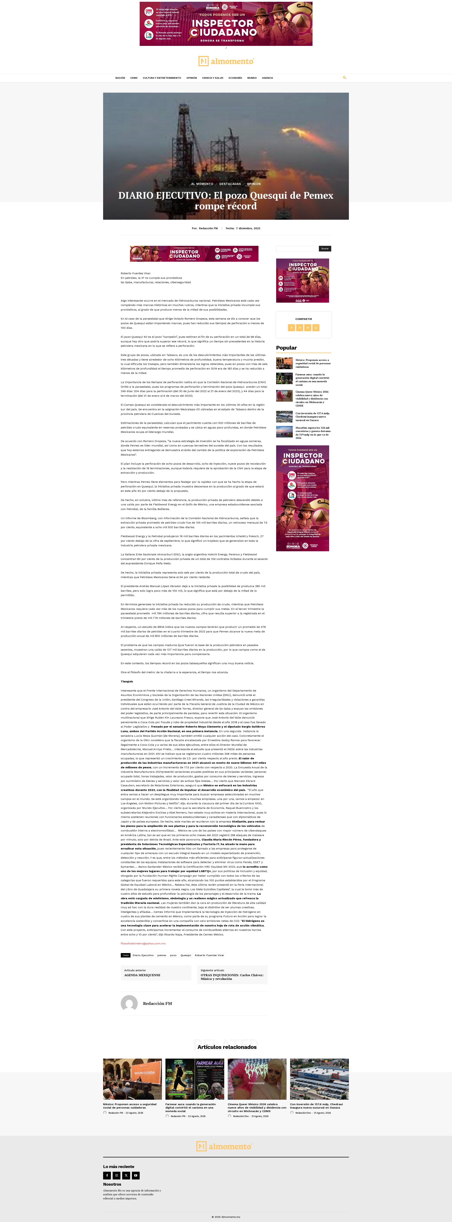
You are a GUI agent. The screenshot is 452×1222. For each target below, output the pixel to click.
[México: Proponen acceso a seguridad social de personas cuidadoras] (284, 363)
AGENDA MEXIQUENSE (142, 975)
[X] (299, 327)
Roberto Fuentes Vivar (209, 955)
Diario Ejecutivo (143, 955)
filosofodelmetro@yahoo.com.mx (143, 943)
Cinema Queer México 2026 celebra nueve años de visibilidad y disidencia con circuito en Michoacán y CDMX (312, 398)
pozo (173, 955)
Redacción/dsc (241, 1116)
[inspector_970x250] (226, 24)
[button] (321, 78)
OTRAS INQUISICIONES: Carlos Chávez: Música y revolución (232, 977)
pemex (161, 955)
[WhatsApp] (315, 327)
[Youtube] (136, 1175)
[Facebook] (291, 327)
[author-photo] (105, 1113)
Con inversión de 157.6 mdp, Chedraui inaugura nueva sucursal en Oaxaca (313, 417)
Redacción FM (208, 228)
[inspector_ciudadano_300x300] (302, 301)
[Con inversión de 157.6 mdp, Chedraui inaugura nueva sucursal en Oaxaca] (284, 416)
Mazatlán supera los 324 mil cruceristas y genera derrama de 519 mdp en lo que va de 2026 (313, 433)
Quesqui (186, 955)
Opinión (254, 183)
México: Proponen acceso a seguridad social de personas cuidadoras (313, 363)
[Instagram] (116, 1175)
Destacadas (230, 183)
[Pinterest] (307, 327)
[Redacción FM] (129, 1003)
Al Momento (202, 183)
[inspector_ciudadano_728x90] (194, 260)
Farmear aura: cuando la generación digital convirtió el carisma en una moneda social (312, 379)
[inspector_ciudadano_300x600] (302, 550)
